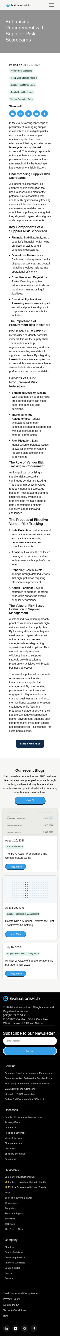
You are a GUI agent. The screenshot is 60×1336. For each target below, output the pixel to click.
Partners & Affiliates (15, 1262)
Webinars (10, 1223)
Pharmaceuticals (13, 1143)
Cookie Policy (11, 1304)
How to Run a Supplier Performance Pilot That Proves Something (29, 923)
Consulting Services (15, 1257)
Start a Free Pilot (30, 743)
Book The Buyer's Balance (18, 1197)
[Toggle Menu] (51, 5)
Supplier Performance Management (23, 1117)
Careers (9, 1273)
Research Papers (14, 1213)
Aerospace (10, 1159)
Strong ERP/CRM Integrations (20, 1094)
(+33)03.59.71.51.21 (15, 1015)
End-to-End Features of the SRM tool (24, 1099)
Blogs (7, 1192)
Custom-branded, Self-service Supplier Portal (28, 1078)
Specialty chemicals (15, 1153)
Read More (16, 866)
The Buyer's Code (14, 1229)
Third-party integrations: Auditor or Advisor (27, 1083)
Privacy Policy (11, 1299)
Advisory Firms (12, 1122)
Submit (30, 1051)
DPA (5, 1316)
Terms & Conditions (14, 1310)
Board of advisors (14, 1252)
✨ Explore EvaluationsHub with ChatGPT (27, 1182)
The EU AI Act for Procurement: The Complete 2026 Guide (26, 855)
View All (30, 800)
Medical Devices (13, 1138)
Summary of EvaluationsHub (20, 1176)
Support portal (12, 1268)
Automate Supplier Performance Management (29, 1073)
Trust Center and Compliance (20, 1293)
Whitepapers (11, 1203)
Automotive (10, 1127)
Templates (10, 1208)
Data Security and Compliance (21, 1088)
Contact (9, 1278)
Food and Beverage (15, 1132)
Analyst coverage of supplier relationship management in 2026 (29, 962)
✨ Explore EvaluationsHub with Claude (25, 1187)
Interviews (10, 1218)
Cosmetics (10, 1148)
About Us (9, 1247)
